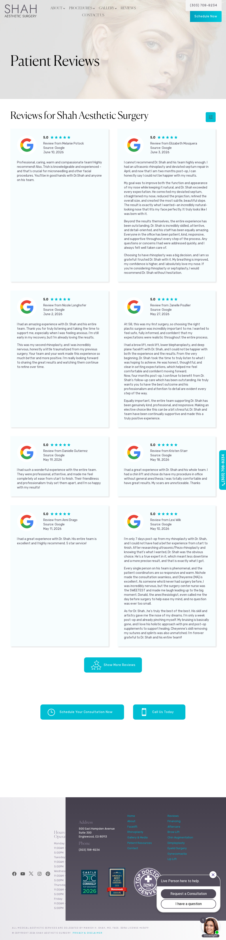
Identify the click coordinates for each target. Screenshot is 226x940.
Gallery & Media (137, 837)
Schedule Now (205, 16)
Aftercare (174, 826)
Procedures (80, 8)
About (56, 8)
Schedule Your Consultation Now (86, 712)
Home (131, 815)
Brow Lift (173, 832)
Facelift (132, 826)
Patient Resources (139, 843)
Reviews (128, 8)
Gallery (106, 8)
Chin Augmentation (180, 837)
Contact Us (93, 15)
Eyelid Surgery (177, 848)
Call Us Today (163, 712)
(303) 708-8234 (203, 5)
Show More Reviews (120, 665)
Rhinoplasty (135, 832)
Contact (132, 848)
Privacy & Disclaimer (87, 933)
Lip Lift (172, 859)
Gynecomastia (177, 853)
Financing (174, 821)
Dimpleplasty (176, 843)
